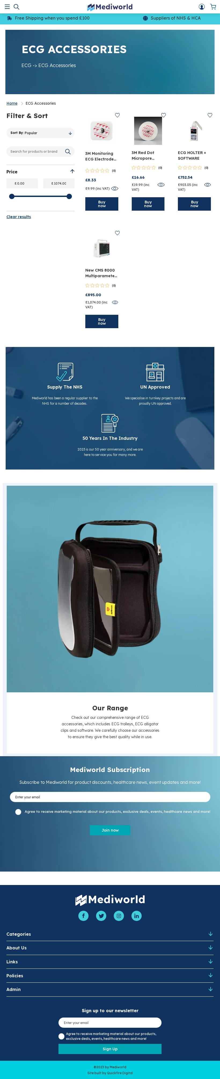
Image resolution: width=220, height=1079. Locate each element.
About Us (16, 947)
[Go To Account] (202, 7)
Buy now (102, 204)
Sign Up (110, 1049)
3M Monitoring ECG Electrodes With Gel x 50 (100, 156)
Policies (14, 975)
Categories (18, 934)
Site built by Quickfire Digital (110, 1073)
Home (11, 103)
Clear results (18, 216)
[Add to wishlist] (117, 115)
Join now (110, 830)
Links (12, 961)
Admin (13, 989)
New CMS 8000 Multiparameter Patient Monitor (100, 273)
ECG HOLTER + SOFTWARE (192, 155)
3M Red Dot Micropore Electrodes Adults (143, 155)
